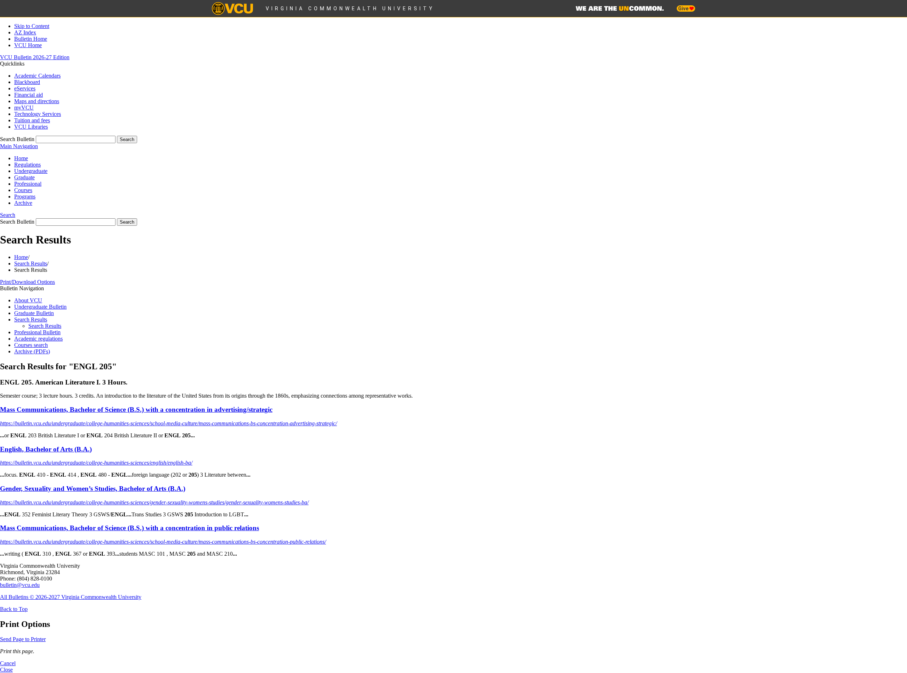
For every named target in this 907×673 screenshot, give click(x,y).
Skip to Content (31, 26)
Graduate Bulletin (34, 313)
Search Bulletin (17, 139)
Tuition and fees (32, 120)
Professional (27, 184)
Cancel (8, 663)
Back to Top (14, 609)
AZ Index (25, 32)
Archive (23, 203)
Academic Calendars (37, 76)
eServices (24, 88)
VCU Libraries (31, 127)
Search (7, 215)
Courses (23, 190)
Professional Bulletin (37, 332)
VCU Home (28, 45)
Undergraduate (30, 171)
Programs (24, 197)
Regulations (27, 165)
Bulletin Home (30, 39)
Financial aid (28, 95)
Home (21, 158)
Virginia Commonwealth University (350, 8)
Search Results (30, 263)
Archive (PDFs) (32, 351)
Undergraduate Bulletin (40, 307)
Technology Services (37, 114)
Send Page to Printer (23, 639)
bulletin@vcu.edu (20, 585)
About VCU (28, 300)
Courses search (31, 345)
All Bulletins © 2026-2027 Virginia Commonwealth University (70, 597)
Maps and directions (36, 101)
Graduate (24, 177)
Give (683, 8)
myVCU (24, 108)
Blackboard (27, 82)
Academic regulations (38, 339)
